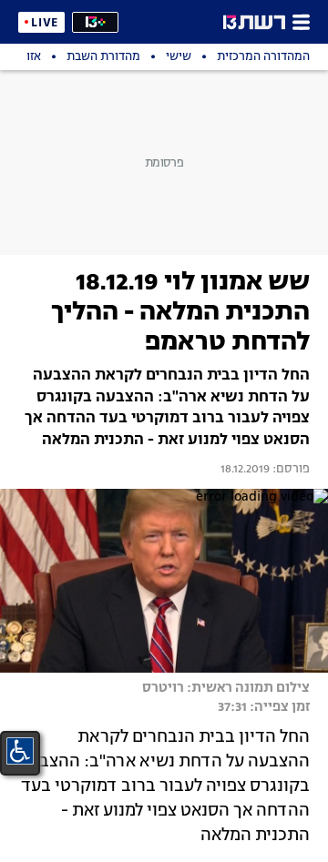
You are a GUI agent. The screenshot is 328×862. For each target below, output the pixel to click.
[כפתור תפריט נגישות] (20, 751)
